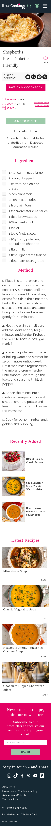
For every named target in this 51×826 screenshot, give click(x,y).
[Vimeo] (42, 776)
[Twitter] (15, 776)
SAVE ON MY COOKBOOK (25, 87)
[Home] (13, 6)
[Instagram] (9, 776)
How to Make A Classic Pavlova (34, 461)
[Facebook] (22, 776)
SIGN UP (25, 752)
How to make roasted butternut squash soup (36, 511)
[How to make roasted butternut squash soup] (13, 512)
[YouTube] (35, 776)
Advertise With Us (14, 795)
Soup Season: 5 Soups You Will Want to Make (34, 486)
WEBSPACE (15, 821)
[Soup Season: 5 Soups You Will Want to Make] (13, 486)
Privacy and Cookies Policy (20, 791)
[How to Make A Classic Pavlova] (13, 461)
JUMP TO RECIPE (25, 121)
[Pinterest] (29, 776)
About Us (8, 787)
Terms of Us (10, 799)
